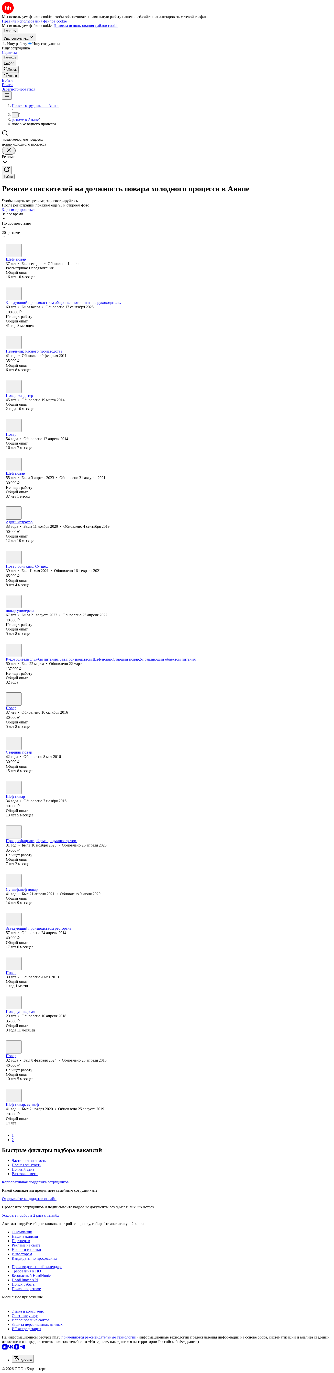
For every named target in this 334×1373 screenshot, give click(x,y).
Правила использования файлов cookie (86, 25)
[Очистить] (9, 151)
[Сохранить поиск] (7, 170)
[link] (10, 69)
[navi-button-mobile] (7, 96)
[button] (7, 80)
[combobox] (24, 139)
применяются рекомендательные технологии (98, 1337)
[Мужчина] (14, 250)
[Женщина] (14, 293)
